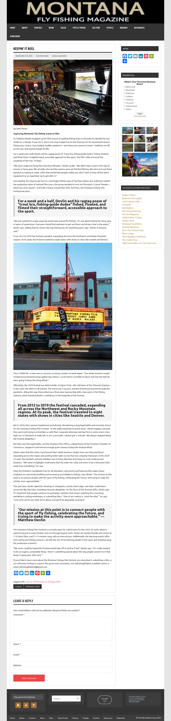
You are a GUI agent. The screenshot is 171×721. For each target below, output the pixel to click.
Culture (96, 27)
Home (12, 27)
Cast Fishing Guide (131, 201)
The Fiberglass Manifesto (134, 236)
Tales (63, 27)
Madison (130, 99)
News (51, 27)
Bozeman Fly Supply (131, 198)
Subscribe (15, 36)
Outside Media (42, 55)
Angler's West (128, 195)
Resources (139, 27)
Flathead (130, 93)
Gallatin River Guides (132, 217)
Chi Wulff (126, 204)
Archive (124, 27)
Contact (38, 27)
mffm (58, 581)
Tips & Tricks (79, 27)
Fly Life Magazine (130, 214)
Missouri (130, 102)
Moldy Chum (128, 220)
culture (28, 581)
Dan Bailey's (128, 207)
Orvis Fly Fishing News (133, 230)
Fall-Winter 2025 (33, 586)
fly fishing (49, 581)
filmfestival (38, 581)
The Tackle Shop (129, 239)
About (25, 27)
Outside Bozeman (130, 227)
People (110, 27)
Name (17, 644)
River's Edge (128, 233)
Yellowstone (131, 106)
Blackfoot (130, 90)
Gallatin (129, 96)
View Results (140, 116)
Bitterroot (130, 86)
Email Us (105, 699)
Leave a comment (59, 55)
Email (16, 654)
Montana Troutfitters (132, 223)
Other (128, 109)
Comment (18, 614)
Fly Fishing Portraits (131, 211)
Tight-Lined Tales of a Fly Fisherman (139, 243)
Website (17, 665)
